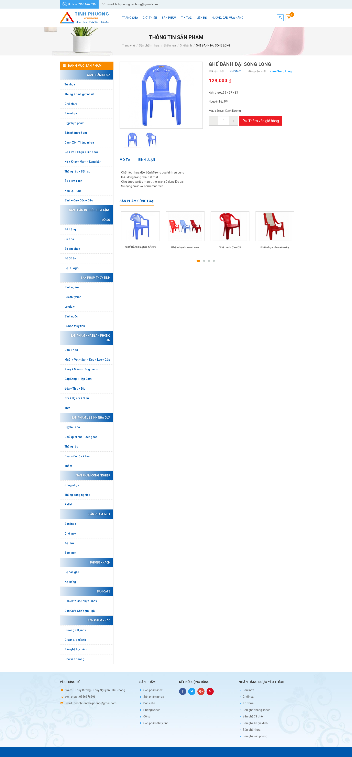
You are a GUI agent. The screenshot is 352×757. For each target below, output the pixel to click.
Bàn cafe (103, 591)
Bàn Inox (248, 690)
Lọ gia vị (70, 306)
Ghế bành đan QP (228, 247)
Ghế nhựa (170, 45)
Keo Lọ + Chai (73, 190)
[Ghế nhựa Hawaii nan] (184, 226)
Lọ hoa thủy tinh (75, 326)
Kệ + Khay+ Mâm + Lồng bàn (83, 161)
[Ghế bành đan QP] (228, 226)
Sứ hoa (69, 239)
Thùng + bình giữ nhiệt (79, 94)
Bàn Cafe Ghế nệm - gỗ (80, 610)
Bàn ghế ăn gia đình (255, 723)
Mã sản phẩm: (218, 71)
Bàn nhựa (71, 113)
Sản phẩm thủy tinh (95, 277)
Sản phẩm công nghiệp (93, 475)
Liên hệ (202, 17)
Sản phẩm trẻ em (76, 132)
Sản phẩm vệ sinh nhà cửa (91, 417)
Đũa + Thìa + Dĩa (75, 388)
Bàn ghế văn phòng (255, 736)
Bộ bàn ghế (72, 572)
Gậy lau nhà (72, 427)
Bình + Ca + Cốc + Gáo (79, 200)
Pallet (68, 504)
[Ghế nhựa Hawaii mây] (273, 226)
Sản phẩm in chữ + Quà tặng (89, 210)
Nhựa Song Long (281, 71)
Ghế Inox (248, 696)
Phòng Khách (100, 562)
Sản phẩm (169, 17)
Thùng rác (71, 446)
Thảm (68, 465)
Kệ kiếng (70, 581)
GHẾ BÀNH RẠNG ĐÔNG (138, 247)
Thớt (67, 408)
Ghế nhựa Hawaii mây (273, 247)
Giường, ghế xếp (75, 639)
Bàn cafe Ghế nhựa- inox (81, 601)
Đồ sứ (106, 219)
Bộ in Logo (72, 268)
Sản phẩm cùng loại (137, 201)
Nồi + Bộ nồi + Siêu (77, 398)
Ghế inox (70, 533)
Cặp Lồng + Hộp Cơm (78, 378)
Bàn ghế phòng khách (256, 710)
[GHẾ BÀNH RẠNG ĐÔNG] (139, 226)
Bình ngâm (72, 287)
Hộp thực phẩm (75, 123)
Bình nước (71, 316)
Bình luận (146, 160)
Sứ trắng (70, 229)
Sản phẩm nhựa (149, 45)
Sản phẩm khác (99, 620)
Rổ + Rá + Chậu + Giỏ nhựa (82, 152)
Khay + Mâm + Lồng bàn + (81, 369)
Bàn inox (70, 523)
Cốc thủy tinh (73, 297)
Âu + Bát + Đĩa (73, 181)
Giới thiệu (150, 17)
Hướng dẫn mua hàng (227, 17)
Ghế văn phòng (74, 659)
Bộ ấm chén (72, 248)
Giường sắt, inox (75, 630)
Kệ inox (69, 543)
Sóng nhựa (72, 485)
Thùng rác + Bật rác (77, 171)
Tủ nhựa (70, 84)
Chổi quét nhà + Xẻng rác (81, 437)
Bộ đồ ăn (70, 258)
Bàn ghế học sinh (76, 649)
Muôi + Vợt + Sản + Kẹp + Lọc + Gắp (87, 359)
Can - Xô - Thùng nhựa (79, 142)
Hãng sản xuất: (257, 71)
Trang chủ (130, 17)
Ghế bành (186, 45)
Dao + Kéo (71, 349)
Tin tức (186, 17)
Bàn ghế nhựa (252, 729)
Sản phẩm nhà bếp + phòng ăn (90, 338)
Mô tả (125, 160)
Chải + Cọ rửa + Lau (77, 456)
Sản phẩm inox (99, 514)
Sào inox (70, 552)
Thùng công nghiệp (77, 494)
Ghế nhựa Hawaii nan (184, 247)
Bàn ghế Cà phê (253, 716)
